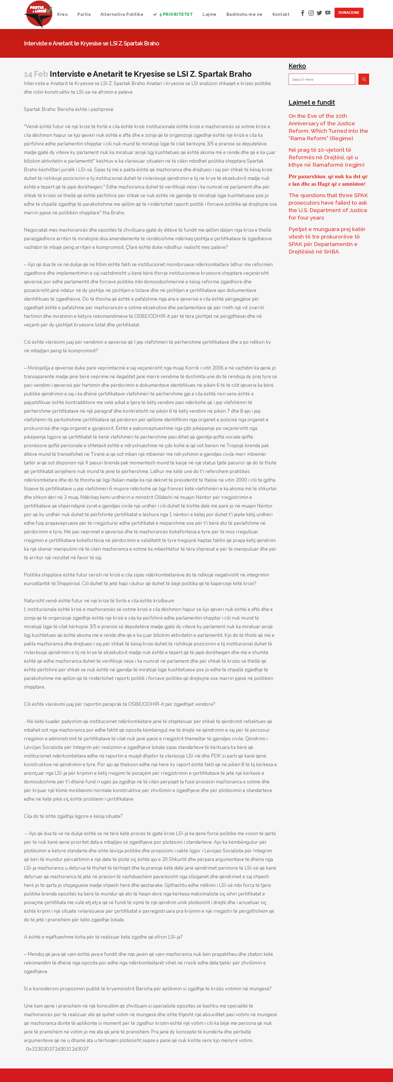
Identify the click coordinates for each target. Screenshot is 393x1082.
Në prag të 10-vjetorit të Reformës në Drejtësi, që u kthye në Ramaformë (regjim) (327, 157)
